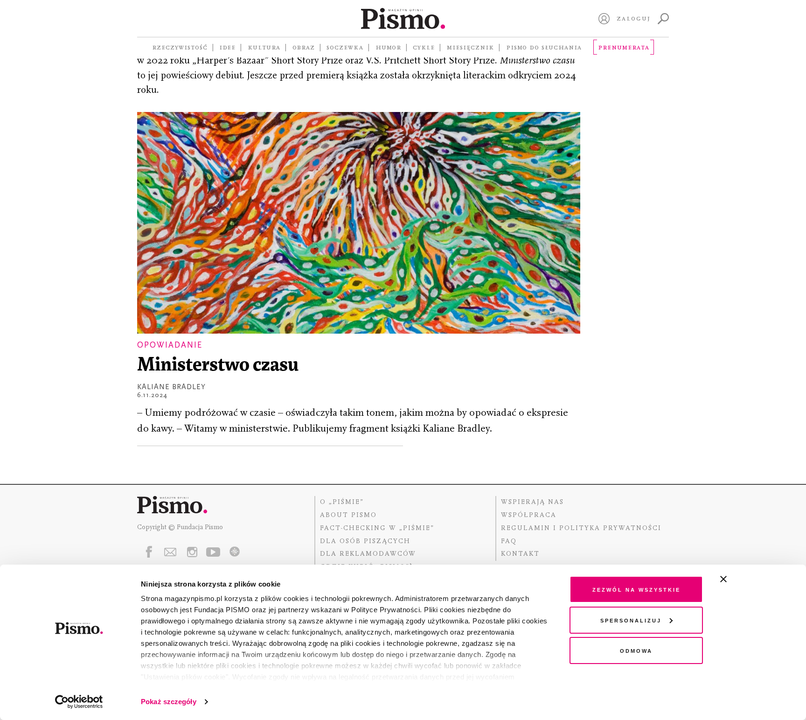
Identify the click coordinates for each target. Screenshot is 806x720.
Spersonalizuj (630, 620)
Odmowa (636, 650)
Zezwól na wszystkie (636, 589)
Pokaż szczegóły (168, 702)
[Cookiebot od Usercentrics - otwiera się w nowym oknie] (79, 702)
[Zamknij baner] (748, 579)
